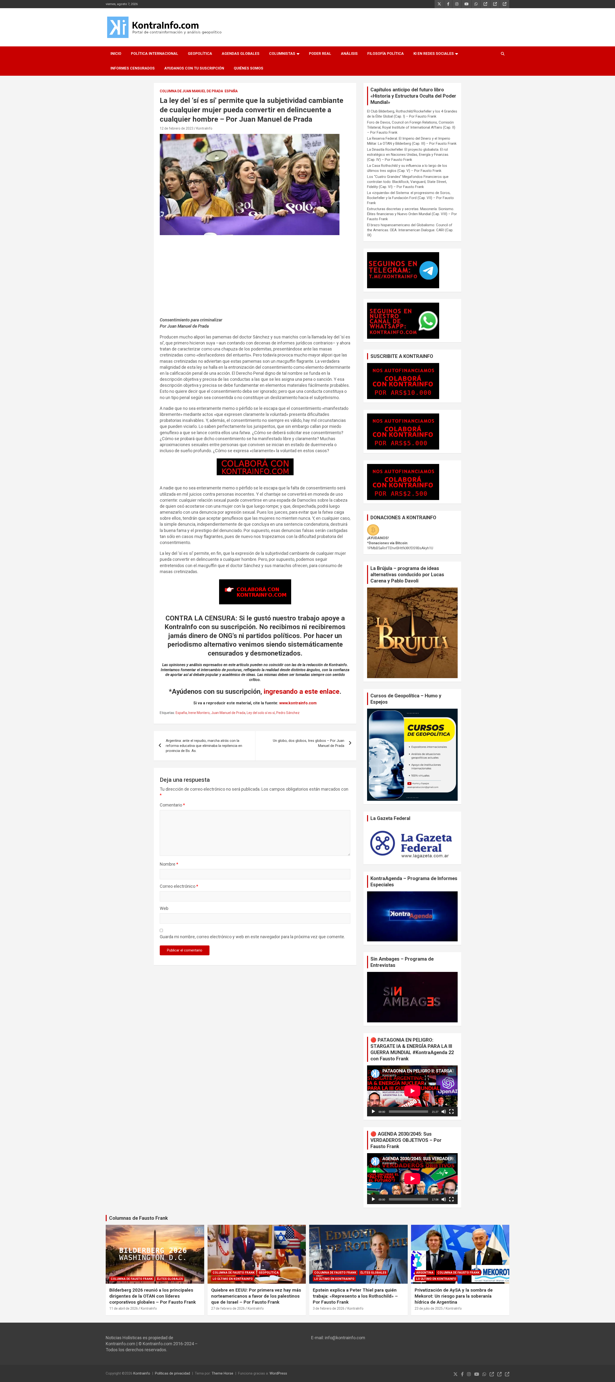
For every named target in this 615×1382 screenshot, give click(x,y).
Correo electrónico (179, 886)
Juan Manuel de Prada (228, 713)
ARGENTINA (424, 1272)
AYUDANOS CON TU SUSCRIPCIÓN (194, 68)
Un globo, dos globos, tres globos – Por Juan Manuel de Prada (308, 743)
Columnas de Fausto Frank (138, 1218)
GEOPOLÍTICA (200, 53)
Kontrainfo (141, 1373)
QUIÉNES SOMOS (248, 68)
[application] (412, 1090)
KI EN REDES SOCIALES (433, 53)
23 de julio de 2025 (429, 1308)
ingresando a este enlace (301, 691)
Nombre (169, 864)
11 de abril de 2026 (123, 1308)
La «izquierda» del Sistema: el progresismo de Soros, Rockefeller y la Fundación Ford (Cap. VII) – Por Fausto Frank (410, 198)
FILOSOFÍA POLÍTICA (385, 53)
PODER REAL (320, 53)
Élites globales (170, 1279)
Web (164, 908)
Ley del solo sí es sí (261, 713)
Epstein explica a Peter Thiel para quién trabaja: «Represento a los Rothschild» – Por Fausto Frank (355, 1296)
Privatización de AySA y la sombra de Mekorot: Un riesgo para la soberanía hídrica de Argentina (454, 1296)
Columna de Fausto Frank (132, 1279)
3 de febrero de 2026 (328, 1308)
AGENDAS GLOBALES (240, 53)
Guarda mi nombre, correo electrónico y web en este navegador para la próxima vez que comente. (252, 936)
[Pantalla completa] (451, 1111)
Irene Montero (199, 713)
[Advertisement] (255, 278)
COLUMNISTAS (282, 53)
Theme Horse (222, 1373)
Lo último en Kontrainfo (233, 1279)
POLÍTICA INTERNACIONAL (154, 53)
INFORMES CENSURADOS (133, 68)
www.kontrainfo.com (298, 703)
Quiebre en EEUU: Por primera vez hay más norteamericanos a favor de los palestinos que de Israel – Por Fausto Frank (256, 1296)
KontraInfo (204, 128)
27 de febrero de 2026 (228, 1308)
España (231, 91)
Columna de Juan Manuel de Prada (191, 91)
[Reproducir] (373, 1111)
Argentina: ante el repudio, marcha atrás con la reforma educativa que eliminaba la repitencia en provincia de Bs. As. (204, 745)
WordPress (278, 1373)
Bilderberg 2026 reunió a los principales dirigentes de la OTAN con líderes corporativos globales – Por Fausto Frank (152, 1296)
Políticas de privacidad (172, 1373)
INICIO (116, 53)
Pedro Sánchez (288, 713)
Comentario (172, 804)
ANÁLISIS (349, 53)
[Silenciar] (443, 1111)
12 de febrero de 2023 (176, 128)
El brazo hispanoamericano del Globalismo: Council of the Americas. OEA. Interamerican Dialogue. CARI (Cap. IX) (410, 230)
